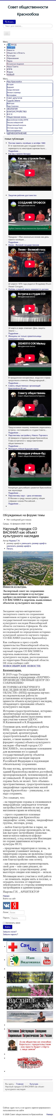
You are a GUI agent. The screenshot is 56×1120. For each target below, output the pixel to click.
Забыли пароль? (10, 934)
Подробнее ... (14, 151)
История (10, 84)
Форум (10, 71)
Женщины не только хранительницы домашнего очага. (24, 337)
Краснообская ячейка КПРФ (17, 120)
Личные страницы (14, 92)
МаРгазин (10, 103)
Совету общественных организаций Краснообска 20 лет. (24, 387)
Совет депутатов (14, 97)
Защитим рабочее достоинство (22, 195)
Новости (10, 50)
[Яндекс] (14, 905)
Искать (10, 21)
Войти (7, 926)
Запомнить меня (12, 922)
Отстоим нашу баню (15, 128)
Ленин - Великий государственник (23, 244)
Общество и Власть (16, 52)
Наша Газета (12, 66)
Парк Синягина (12, 106)
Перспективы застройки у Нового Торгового (28, 435)
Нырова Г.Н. (14, 540)
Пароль (6, 917)
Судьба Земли (13, 100)
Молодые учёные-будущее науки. (23, 448)
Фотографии (11, 95)
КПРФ (9, 69)
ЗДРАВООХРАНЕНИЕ (17, 133)
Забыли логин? (10, 931)
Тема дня (11, 47)
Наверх (6, 895)
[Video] (30, 959)
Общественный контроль (16, 125)
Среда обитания (13, 90)
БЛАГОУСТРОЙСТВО (17, 111)
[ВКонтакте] (6, 905)
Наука (9, 60)
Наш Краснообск (14, 81)
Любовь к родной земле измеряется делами (28, 289)
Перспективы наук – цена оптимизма (25, 495)
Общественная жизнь (16, 116)
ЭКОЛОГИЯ (12, 108)
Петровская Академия (15, 64)
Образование (13, 58)
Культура (11, 55)
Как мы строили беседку (19, 153)
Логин (5, 912)
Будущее (10, 87)
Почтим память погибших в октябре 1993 (26, 143)
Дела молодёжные (14, 130)
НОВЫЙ (10, 74)
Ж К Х (9, 114)
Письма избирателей (15, 122)
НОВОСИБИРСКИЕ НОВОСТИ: (22, 665)
